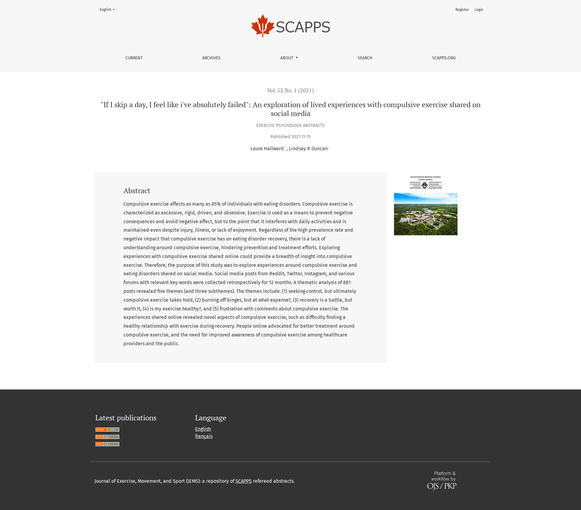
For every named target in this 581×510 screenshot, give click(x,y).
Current (134, 58)
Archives (211, 58)
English (109, 9)
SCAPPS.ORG (444, 58)
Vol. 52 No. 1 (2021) (290, 90)
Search (365, 58)
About (287, 58)
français (203, 436)
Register (462, 10)
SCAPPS (243, 481)
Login (478, 10)
